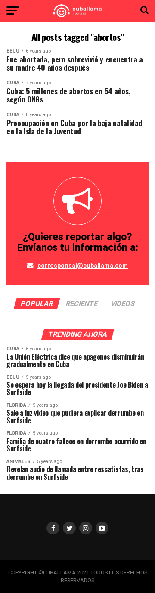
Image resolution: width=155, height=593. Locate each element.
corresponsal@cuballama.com (82, 265)
